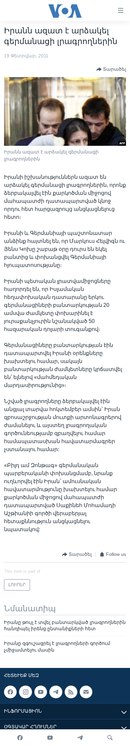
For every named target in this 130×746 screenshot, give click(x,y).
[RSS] (71, 692)
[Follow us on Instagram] (25, 692)
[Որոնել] (110, 737)
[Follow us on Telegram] (55, 692)
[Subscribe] (86, 692)
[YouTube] (50, 737)
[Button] (111, 69)
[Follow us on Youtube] (40, 692)
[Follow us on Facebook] (10, 692)
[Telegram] (80, 737)
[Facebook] (20, 737)
